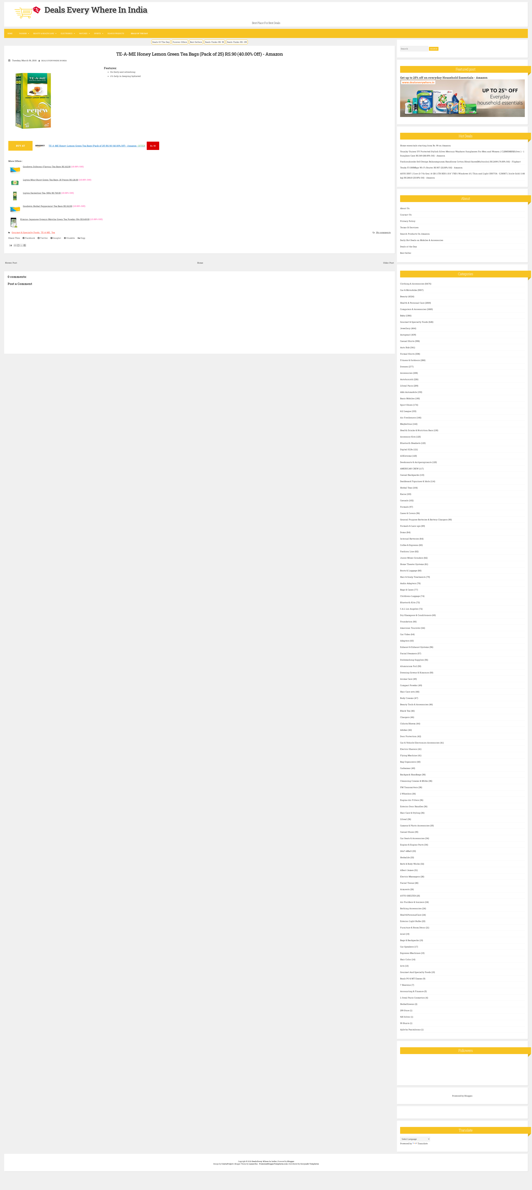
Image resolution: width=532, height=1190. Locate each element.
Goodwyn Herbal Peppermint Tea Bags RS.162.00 (47, 206)
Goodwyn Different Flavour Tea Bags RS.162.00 (47, 166)
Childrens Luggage (410, 596)
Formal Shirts (407, 353)
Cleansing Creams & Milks (414, 781)
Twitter (43, 238)
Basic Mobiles (407, 398)
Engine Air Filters (410, 800)
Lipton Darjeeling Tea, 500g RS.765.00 (42, 193)
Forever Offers (179, 42)
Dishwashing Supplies (412, 659)
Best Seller (405, 253)
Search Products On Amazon (415, 233)
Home (9, 33)
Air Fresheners (408, 417)
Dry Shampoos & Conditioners (416, 615)
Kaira (403, 494)
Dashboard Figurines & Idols (415, 481)
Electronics (66, 33)
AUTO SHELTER (408, 895)
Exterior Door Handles (412, 806)
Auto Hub (405, 347)
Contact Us (406, 214)
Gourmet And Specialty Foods (415, 972)
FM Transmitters (409, 787)
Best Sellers (196, 42)
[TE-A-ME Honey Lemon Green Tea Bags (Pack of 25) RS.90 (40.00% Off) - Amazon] (40, 147)
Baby (403, 315)
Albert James (407, 870)
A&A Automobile (409, 392)
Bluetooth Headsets (410, 443)
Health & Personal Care (412, 302)
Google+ (56, 238)
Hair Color (406, 959)
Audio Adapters (408, 583)
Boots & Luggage (409, 570)
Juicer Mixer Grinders (412, 557)
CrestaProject (227, 1164)
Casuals (404, 500)
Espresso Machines (410, 953)
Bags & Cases (407, 589)
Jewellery (405, 328)
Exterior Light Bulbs (411, 921)
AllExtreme (406, 455)
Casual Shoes (407, 832)
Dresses (404, 366)
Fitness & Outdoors (410, 360)
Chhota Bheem (408, 723)
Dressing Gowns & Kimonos (415, 672)
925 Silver (405, 1016)
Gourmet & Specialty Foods (26, 232)
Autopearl (405, 334)
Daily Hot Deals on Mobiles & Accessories (421, 240)
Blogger (468, 1095)
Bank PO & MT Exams (411, 978)
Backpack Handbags (411, 774)
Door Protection (408, 736)
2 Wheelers (406, 793)
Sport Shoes (406, 404)
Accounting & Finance (412, 991)
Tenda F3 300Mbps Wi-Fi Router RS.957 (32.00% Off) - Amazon (431, 167)
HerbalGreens (407, 1004)
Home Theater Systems (412, 564)
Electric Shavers (409, 749)
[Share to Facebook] (24, 245)
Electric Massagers (410, 876)
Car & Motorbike (409, 290)
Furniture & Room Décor (413, 927)
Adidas (404, 730)
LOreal (403, 819)
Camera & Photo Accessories (415, 825)
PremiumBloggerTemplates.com (273, 1164)
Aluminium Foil (409, 666)
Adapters (405, 640)
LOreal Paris (407, 385)
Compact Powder (409, 685)
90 (153, 145)
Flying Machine (409, 755)
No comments (383, 232)
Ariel (403, 934)
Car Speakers (407, 946)
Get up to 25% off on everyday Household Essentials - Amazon (444, 77)
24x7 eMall (406, 851)
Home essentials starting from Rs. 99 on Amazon (425, 145)
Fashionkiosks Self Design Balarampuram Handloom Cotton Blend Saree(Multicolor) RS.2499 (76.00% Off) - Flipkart (460, 161)
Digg (82, 238)
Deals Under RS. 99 (214, 42)
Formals (404, 506)
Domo (403, 532)
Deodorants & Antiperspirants (416, 462)
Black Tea (405, 710)
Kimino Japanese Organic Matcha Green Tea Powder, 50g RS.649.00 (54, 219)
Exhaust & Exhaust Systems (414, 647)
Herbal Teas (406, 487)
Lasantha (253, 1164)
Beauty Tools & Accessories (414, 704)
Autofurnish (407, 379)
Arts (402, 965)
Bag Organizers (408, 761)
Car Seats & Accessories (412, 838)
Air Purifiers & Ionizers (412, 902)
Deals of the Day (408, 246)
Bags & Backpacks (410, 940)
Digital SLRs (406, 449)
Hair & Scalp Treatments (413, 577)
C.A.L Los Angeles (409, 608)
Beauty (404, 296)
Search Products (116, 33)
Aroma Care (406, 679)
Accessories (406, 373)
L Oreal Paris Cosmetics (412, 997)
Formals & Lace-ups (410, 526)
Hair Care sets (407, 691)
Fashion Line (407, 551)
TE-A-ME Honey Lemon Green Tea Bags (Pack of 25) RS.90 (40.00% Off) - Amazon (199, 54)
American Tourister (410, 628)
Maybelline (406, 424)
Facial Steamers (408, 653)
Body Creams (407, 698)
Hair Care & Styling (410, 812)
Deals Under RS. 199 (237, 42)
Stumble (70, 238)
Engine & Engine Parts (412, 844)
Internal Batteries (410, 538)
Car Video (405, 634)
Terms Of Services (409, 227)
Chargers (405, 717)
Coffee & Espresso (409, 545)
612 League (406, 411)
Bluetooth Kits (408, 602)
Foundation (406, 621)
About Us (405, 208)
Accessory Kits (408, 436)
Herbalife (405, 857)
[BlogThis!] (18, 245)
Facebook (30, 238)
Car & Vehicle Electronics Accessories (420, 742)
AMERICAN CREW (409, 468)
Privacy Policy (407, 221)
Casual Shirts (407, 341)
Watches (83, 33)
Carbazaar (405, 768)
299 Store (405, 1010)
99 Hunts (405, 1023)
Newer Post (11, 262)
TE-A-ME (46, 232)
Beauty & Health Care (43, 33)
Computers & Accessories (413, 309)
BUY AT (20, 145)
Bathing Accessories (411, 908)
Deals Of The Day (161, 42)
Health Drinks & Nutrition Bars (417, 430)
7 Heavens (405, 985)
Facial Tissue (407, 883)
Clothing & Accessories (412, 283)
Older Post (388, 262)
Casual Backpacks (410, 475)
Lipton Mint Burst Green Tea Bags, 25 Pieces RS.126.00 (50, 179)
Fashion (23, 33)
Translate (423, 1143)
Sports (97, 33)
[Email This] (15, 245)
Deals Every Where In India (95, 9)
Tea (53, 232)
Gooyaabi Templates (309, 1164)
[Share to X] (21, 245)
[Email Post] (10, 245)
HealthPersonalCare (411, 914)
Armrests (405, 889)
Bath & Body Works (410, 863)
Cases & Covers (408, 513)
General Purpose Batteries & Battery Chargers (424, 519)
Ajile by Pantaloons (410, 1029)
